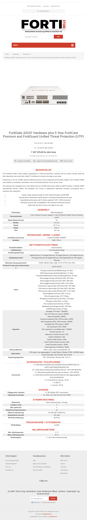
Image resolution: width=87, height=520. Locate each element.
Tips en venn (67, 161)
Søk (58, 37)
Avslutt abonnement (48, 502)
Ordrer (63, 463)
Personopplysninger (12, 460)
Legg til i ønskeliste (24, 161)
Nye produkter (38, 470)
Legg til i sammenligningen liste (46, 161)
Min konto (64, 460)
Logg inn (46, 6)
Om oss (8, 467)
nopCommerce (47, 514)
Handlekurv (64, 470)
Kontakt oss (9, 470)
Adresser (64, 467)
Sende (53, 498)
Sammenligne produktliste (41, 467)
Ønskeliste (64, 473)
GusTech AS (53, 516)
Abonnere (36, 502)
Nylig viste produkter (40, 463)
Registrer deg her (34, 6)
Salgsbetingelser (11, 463)
